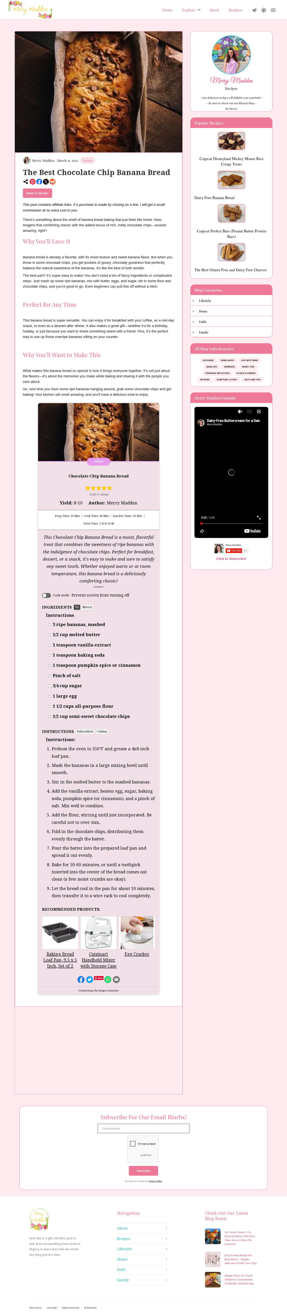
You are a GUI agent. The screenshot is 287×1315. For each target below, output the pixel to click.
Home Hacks (227, 360)
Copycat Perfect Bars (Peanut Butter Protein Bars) (231, 233)
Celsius (102, 731)
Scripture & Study (227, 380)
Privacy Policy (155, 1181)
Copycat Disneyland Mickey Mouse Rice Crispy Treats (232, 161)
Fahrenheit (85, 731)
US (77, 607)
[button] (191, 10)
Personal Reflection (217, 373)
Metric (87, 607)
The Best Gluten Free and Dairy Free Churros (230, 269)
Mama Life (211, 367)
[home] (30, 10)
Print (98, 461)
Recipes (235, 9)
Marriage (229, 367)
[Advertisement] (98, 1052)
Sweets (87, 160)
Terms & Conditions (70, 1308)
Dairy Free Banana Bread (214, 197)
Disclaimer (52, 1308)
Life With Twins (249, 360)
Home (167, 9)
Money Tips (248, 367)
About (214, 9)
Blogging (208, 360)
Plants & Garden (246, 373)
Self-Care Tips (252, 380)
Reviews (204, 380)
